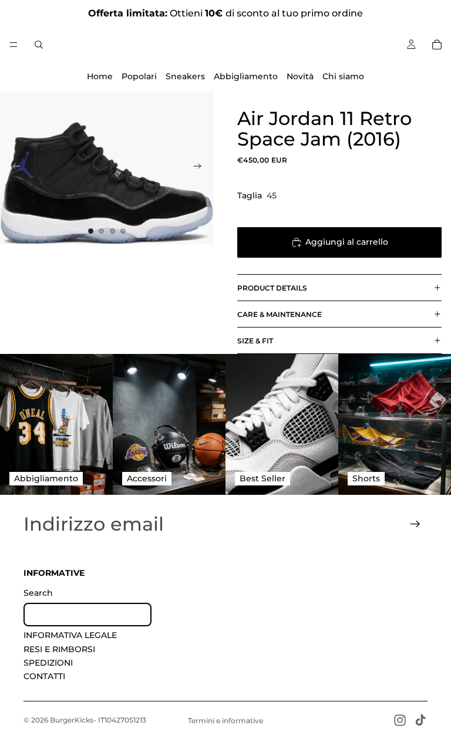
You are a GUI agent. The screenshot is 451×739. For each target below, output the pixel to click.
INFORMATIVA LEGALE (70, 635)
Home (100, 76)
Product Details (272, 288)
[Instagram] (400, 720)
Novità (300, 76)
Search (38, 593)
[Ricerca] (39, 45)
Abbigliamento (246, 76)
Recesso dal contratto (87, 614)
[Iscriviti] (415, 524)
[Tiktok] (420, 720)
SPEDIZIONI (48, 662)
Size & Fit (255, 340)
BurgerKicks (71, 720)
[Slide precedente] (13, 168)
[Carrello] (437, 45)
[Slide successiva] (201, 168)
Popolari (139, 76)
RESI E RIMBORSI (59, 649)
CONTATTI (44, 676)
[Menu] (13, 44)
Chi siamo (343, 76)
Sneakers (185, 76)
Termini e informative (225, 720)
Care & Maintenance (279, 314)
